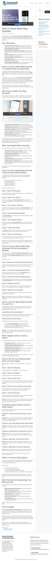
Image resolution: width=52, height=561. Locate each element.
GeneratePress (34, 559)
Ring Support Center (23, 453)
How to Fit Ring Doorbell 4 (7, 529)
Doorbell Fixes (5, 527)
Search (39, 9)
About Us (40, 3)
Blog (35, 3)
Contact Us (47, 3)
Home (32, 3)
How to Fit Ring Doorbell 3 (7, 528)
